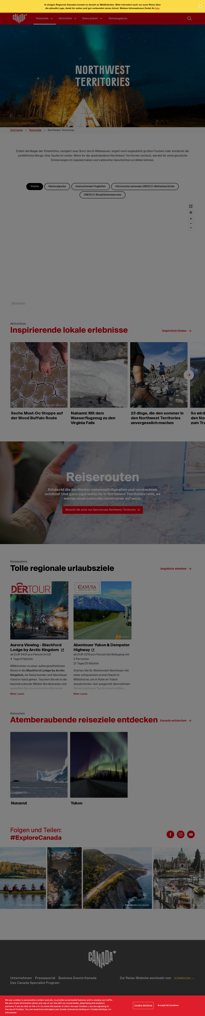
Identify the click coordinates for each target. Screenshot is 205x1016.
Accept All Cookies (168, 1005)
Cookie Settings (143, 1005)
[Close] (199, 1005)
